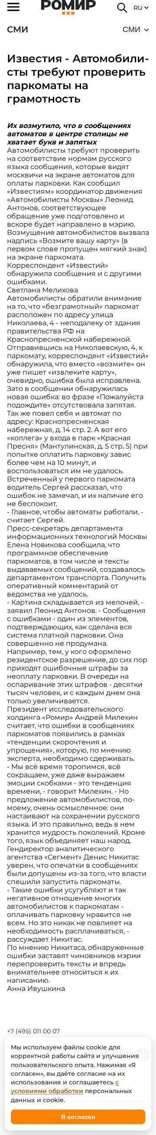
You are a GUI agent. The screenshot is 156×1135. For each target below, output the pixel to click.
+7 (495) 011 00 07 (33, 1031)
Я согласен (78, 1116)
